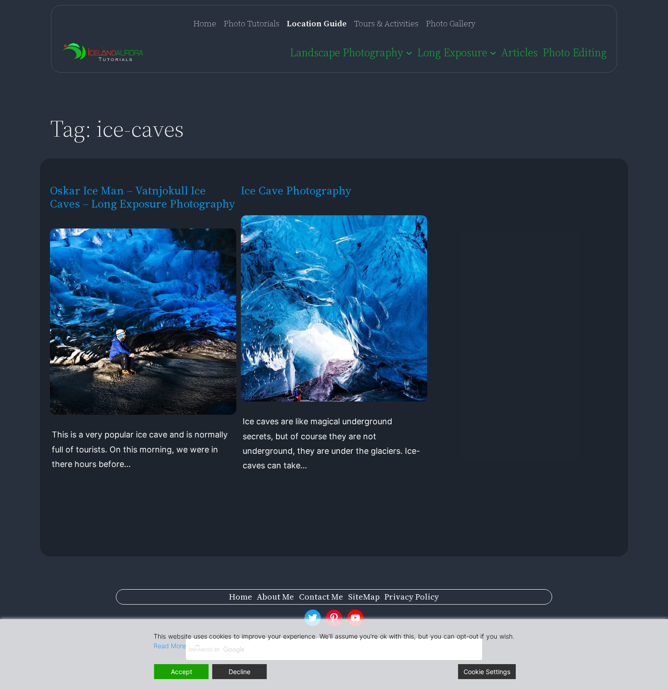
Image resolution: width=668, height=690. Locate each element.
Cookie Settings (487, 671)
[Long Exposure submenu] (493, 52)
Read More (170, 646)
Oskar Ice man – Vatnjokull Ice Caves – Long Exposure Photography (142, 197)
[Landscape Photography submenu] (409, 52)
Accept (181, 671)
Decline (239, 671)
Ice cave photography (296, 190)
